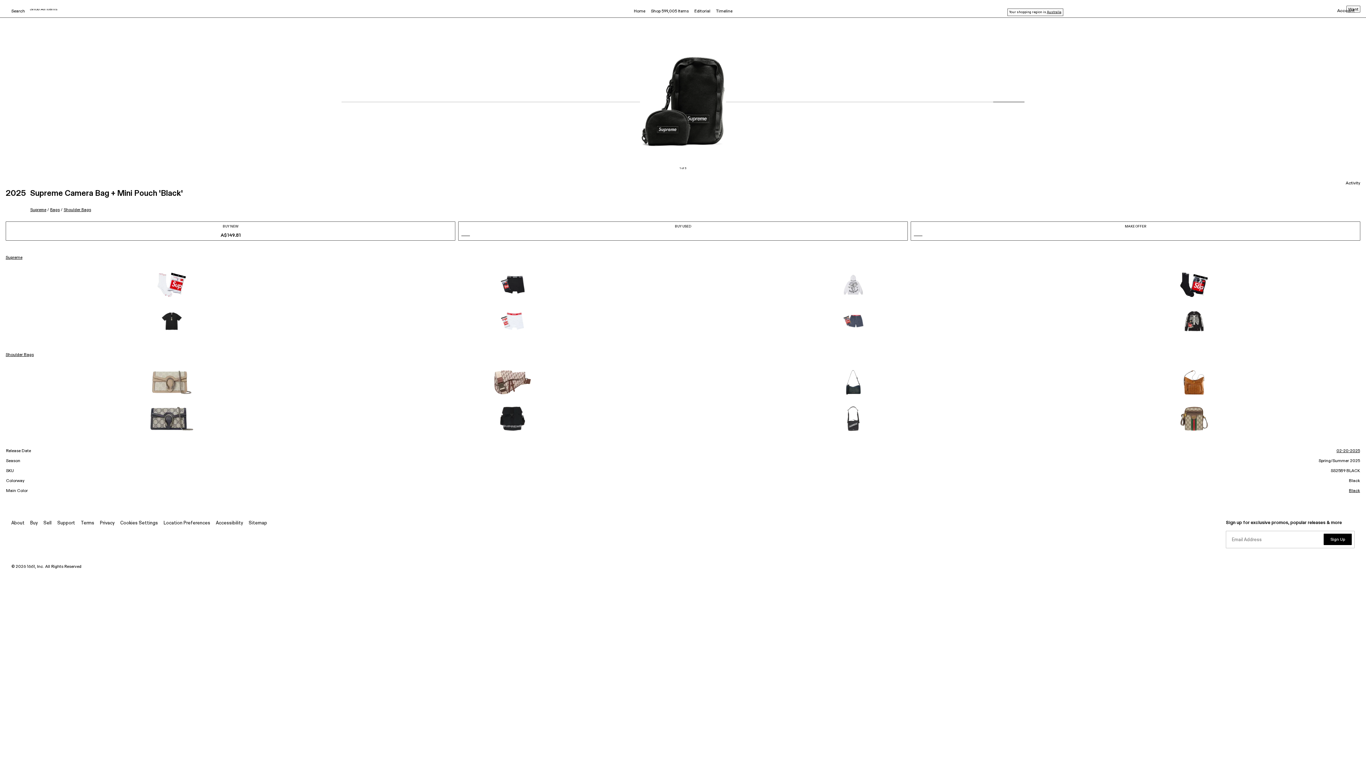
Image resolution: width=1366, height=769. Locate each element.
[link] (172, 284)
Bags (55, 210)
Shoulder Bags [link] (20, 355)
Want (1353, 9)
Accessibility (229, 523)
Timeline (724, 11)
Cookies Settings (139, 523)
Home (639, 11)
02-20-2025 (1348, 451)
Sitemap (258, 523)
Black (1354, 491)
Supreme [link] (14, 258)
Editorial (702, 11)
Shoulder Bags (77, 210)
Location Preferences (187, 523)
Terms (87, 523)
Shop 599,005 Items (670, 11)
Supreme (38, 210)
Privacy (107, 523)
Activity (1353, 183)
